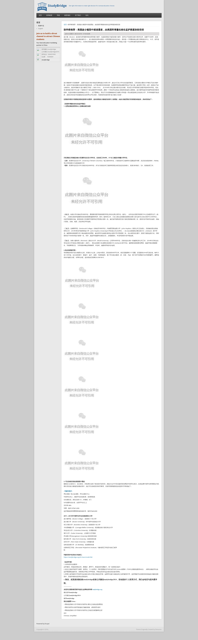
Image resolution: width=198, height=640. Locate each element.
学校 (58, 15)
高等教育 (49, 15)
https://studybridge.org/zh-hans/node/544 (78, 557)
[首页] (42, 11)
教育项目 (67, 15)
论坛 (86, 15)
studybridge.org (97, 589)
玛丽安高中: (68, 491)
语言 (65, 613)
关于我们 (78, 15)
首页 (40, 15)
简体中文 (41, 26)
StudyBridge (57, 6)
